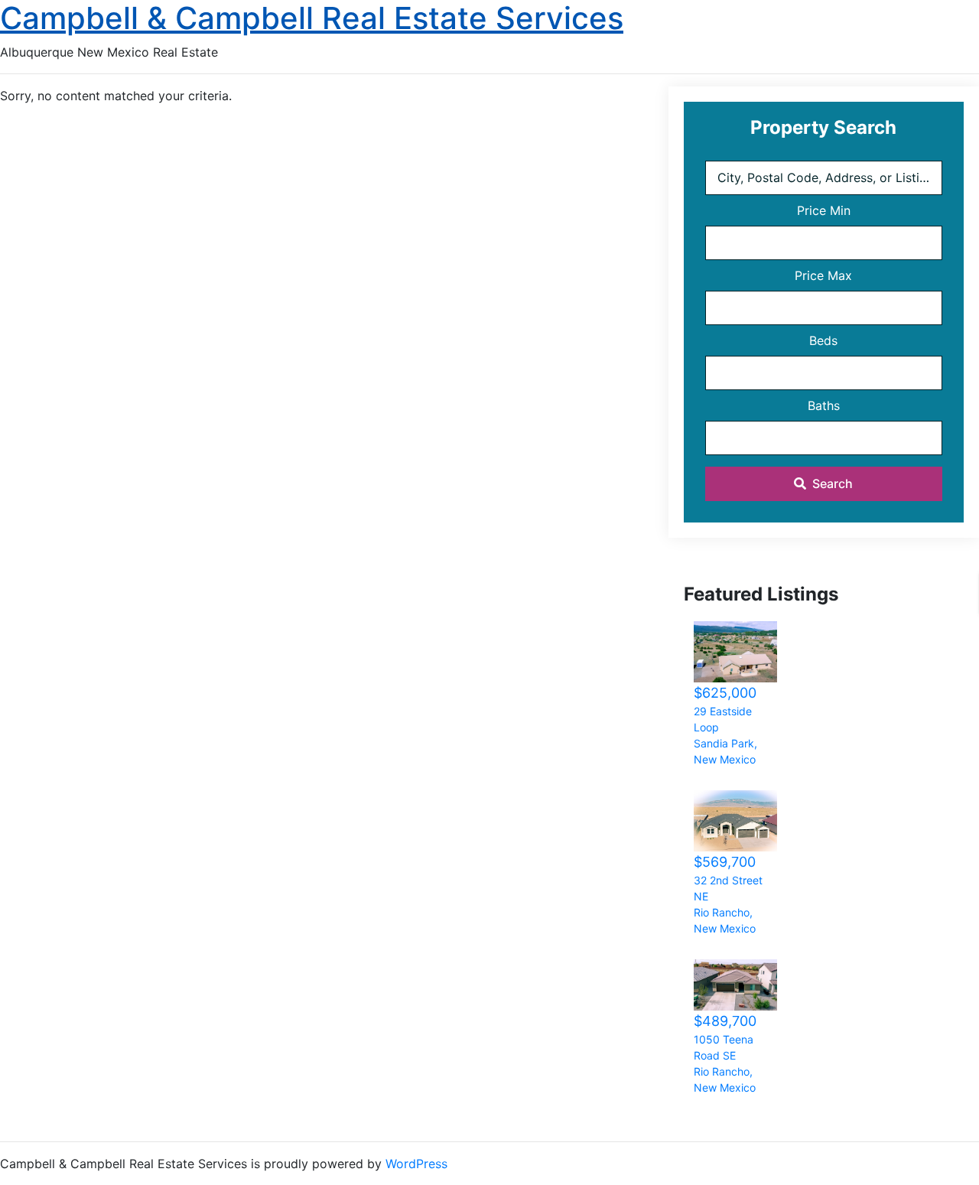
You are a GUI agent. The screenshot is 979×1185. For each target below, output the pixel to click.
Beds (823, 340)
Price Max (823, 275)
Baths (824, 405)
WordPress (416, 1163)
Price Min (824, 210)
